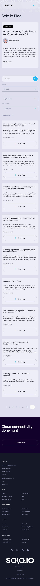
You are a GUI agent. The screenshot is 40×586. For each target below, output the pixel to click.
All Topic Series (6, 509)
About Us (24, 524)
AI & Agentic (5, 512)
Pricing (24, 542)
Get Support (25, 539)
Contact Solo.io (6, 539)
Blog (23, 496)
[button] (20, 89)
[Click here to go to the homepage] (9, 5)
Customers (25, 493)
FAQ (23, 499)
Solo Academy (6, 499)
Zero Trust (25, 514)
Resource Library (7, 496)
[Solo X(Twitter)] (12, 550)
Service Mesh (6, 514)
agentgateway (6, 468)
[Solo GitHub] (22, 550)
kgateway (5, 484)
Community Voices (27, 527)
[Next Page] (32, 407)
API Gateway (26, 512)
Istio (3, 481)
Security (20, 570)
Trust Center (25, 530)
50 (27, 407)
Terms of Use (20, 574)
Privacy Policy (20, 567)
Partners (4, 530)
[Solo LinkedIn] (17, 550)
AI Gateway (25, 509)
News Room (5, 527)
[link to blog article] (20, 134)
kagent (4, 474)
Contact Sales (6, 542)
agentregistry (6, 471)
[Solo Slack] (28, 550)
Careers (4, 524)
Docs (3, 493)
